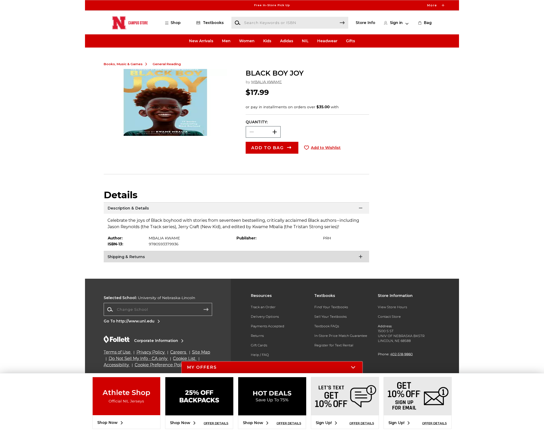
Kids (267, 41)
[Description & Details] (236, 207)
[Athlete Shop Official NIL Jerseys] (126, 411)
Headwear (327, 41)
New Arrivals (201, 41)
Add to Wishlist (326, 147)
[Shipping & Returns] (236, 256)
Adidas (286, 41)
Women (247, 41)
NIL (305, 41)
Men (226, 41)
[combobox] (158, 309)
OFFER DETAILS (216, 423)
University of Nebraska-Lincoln (149, 297)
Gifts (350, 41)
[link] (424, 22)
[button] (272, 5)
